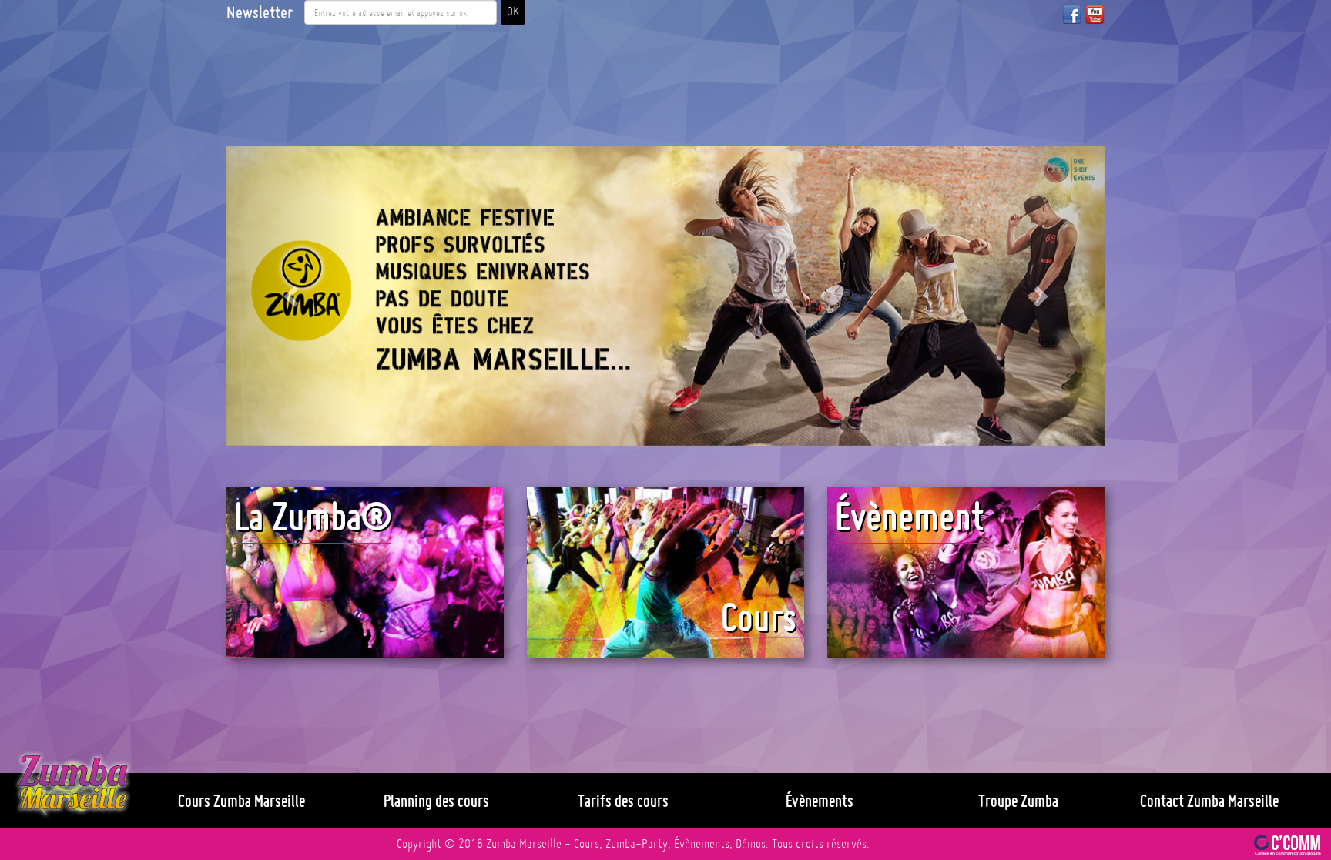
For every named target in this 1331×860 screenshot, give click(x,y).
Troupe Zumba (1018, 801)
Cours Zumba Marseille (241, 801)
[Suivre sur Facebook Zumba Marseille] (1071, 14)
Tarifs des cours (623, 801)
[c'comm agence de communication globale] (1287, 844)
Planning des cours (436, 801)
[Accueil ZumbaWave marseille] (72, 785)
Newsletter (259, 12)
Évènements (819, 801)
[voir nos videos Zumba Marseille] (1095, 14)
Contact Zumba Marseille (1209, 801)
